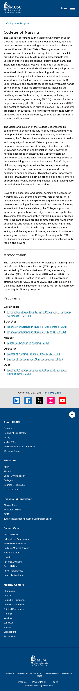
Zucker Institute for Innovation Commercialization (28, 519)
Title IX (55, 682)
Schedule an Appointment (16, 539)
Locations (8, 557)
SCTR (7, 514)
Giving (7, 437)
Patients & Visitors (13, 562)
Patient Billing (10, 566)
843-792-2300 (52, 392)
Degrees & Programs (14, 485)
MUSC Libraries (12, 489)
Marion (7, 627)
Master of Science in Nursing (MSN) (28, 342)
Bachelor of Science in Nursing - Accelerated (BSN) (37, 326)
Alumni (7, 471)
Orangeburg (10, 632)
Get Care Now (11, 534)
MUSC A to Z (10, 442)
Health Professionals (14, 575)
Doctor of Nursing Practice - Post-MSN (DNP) (33, 353)
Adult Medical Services (15, 543)
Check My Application (14, 476)
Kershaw (8, 618)
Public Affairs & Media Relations (19, 446)
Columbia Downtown (14, 600)
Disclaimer (22, 682)
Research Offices (12, 509)
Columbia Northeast (14, 604)
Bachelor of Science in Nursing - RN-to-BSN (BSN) (36, 331)
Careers (8, 428)
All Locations (10, 636)
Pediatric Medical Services (17, 548)
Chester (8, 595)
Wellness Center (12, 451)
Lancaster (9, 622)
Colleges (8, 480)
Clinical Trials (10, 505)
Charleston (9, 591)
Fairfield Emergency (14, 609)
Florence (8, 614)
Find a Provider (11, 552)
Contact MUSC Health (15, 433)
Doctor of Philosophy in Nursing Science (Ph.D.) (35, 358)
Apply (6, 467)
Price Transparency (13, 571)
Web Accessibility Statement (39, 685)
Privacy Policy (39, 682)
